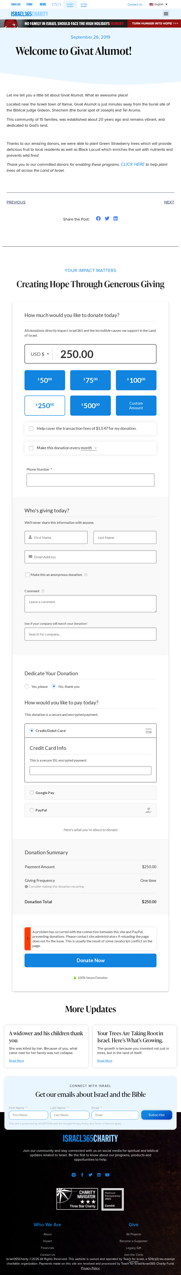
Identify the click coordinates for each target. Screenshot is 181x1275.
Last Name (58, 1108)
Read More (16, 1061)
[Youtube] (107, 1175)
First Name (17, 1108)
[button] (166, 13)
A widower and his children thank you (46, 1036)
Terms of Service (104, 1124)
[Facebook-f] (82, 1175)
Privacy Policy (81, 1124)
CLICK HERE (133, 164)
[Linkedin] (99, 1175)
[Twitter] (90, 1175)
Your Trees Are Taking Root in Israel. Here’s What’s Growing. (130, 1036)
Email (96, 1108)
